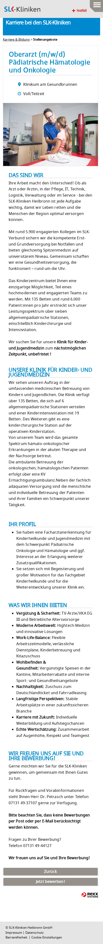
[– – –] (96, 3)
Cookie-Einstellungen (46, 937)
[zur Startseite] (22, 9)
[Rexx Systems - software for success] (89, 895)
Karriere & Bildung (16, 39)
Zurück (50, 871)
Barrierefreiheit (17, 937)
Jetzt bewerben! (50, 882)
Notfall (82, 10)
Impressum (14, 932)
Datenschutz (34, 932)
